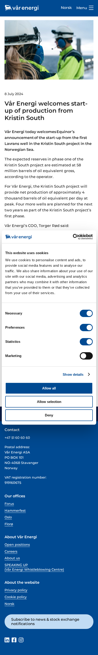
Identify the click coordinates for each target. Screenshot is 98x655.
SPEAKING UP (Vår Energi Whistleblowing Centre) (34, 567)
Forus (9, 504)
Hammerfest (15, 511)
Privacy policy (16, 590)
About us (12, 558)
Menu (81, 8)
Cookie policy (16, 597)
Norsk (66, 7)
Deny (49, 415)
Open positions (17, 545)
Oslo (8, 517)
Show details (73, 374)
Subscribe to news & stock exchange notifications (45, 621)
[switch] (86, 327)
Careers (11, 551)
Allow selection (49, 402)
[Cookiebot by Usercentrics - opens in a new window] (73, 237)
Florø (9, 524)
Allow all (49, 388)
